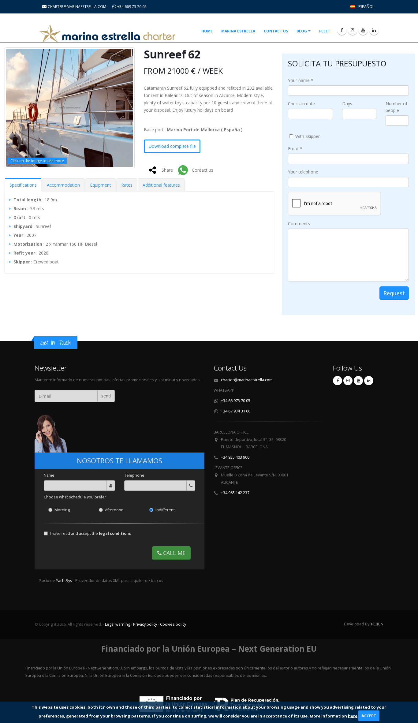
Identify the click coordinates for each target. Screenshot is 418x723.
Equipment (100, 185)
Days (347, 103)
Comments (299, 223)
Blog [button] (302, 31)
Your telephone (303, 172)
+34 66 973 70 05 (235, 400)
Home (207, 31)
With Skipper (307, 136)
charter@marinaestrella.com (247, 379)
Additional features (161, 185)
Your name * (300, 80)
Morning (62, 509)
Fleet (324, 31)
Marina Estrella (238, 31)
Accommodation (63, 185)
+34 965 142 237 (235, 492)
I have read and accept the (90, 533)
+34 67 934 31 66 (235, 411)
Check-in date (301, 103)
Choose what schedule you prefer (75, 497)
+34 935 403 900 (235, 457)
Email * (295, 148)
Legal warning (117, 624)
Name (49, 475)
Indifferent (165, 509)
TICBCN (376, 624)
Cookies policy (173, 624)
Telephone (134, 475)
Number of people (396, 107)
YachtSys (64, 580)
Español (366, 6)
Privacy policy (145, 624)
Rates (126, 185)
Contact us (276, 31)
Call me (173, 553)
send (106, 396)
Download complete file (172, 146)
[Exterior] (69, 108)
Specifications (23, 185)
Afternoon (114, 509)
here (352, 715)
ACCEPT (368, 715)
